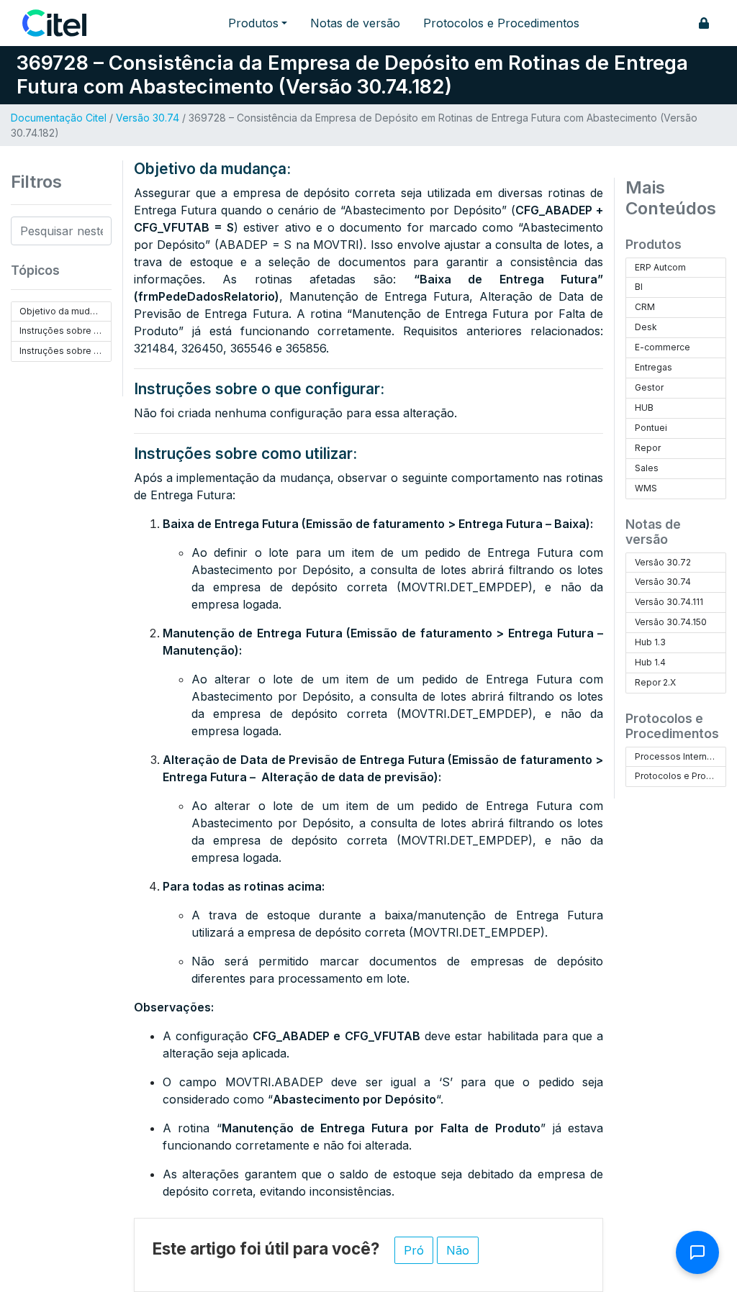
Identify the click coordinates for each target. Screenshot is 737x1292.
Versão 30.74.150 (671, 622)
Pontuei (651, 427)
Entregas (653, 367)
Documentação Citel (59, 118)
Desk (646, 327)
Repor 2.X (655, 682)
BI (639, 286)
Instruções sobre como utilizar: (65, 350)
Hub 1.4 (650, 662)
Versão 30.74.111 (669, 601)
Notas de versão (355, 23)
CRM (645, 306)
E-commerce (662, 347)
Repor (648, 447)
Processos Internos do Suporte (680, 756)
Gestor (649, 387)
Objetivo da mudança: (65, 311)
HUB (644, 407)
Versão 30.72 (663, 562)
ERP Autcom (660, 267)
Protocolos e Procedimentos (501, 23)
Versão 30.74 (147, 118)
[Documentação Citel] (63, 23)
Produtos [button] (253, 23)
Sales (647, 468)
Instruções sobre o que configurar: (65, 330)
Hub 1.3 (650, 642)
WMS (646, 488)
